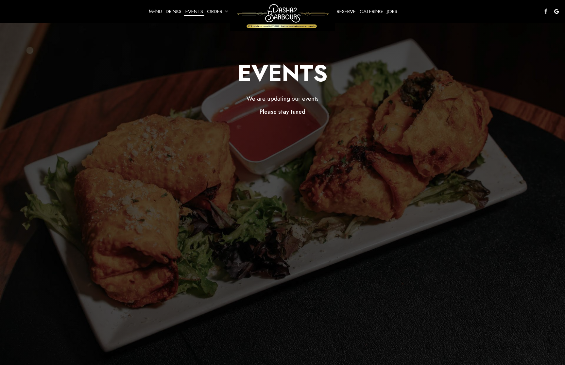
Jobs (392, 11)
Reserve (346, 11)
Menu (155, 11)
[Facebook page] (546, 11)
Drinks (173, 11)
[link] (282, 16)
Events (194, 11)
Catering (371, 11)
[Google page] (556, 11)
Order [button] (215, 11)
